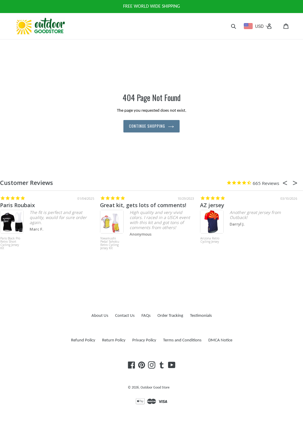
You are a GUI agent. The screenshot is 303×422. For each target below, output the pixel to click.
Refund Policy (83, 340)
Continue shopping (147, 126)
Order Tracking (170, 316)
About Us (99, 316)
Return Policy (113, 340)
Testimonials (201, 316)
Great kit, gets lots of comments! (143, 205)
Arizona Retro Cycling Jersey (209, 240)
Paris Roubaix (17, 205)
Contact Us (125, 316)
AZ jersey (212, 205)
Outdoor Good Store (155, 387)
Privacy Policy (144, 340)
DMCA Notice (220, 340)
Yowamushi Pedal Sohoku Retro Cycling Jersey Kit (109, 243)
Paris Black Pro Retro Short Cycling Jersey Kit (10, 243)
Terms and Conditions (182, 340)
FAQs (146, 316)
